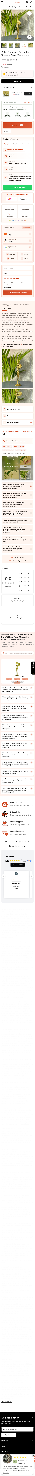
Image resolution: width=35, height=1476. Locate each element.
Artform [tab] (22, 144)
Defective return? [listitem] (19, 446)
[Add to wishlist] (29, 13)
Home (3, 7)
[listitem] (17, 689)
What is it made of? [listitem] (8, 450)
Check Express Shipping (18, 292)
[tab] (13, 1474)
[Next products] (31, 87)
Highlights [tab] (7, 144)
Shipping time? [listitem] (7, 446)
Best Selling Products (15, 7)
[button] (31, 2)
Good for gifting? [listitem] (20, 450)
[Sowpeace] (17, 2)
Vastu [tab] (30, 144)
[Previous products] (27, 87)
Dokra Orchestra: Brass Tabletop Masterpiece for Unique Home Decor (16, 93)
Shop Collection (6, 1401)
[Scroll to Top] (31, 1466)
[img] (8, 60)
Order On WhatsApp (18, 187)
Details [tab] (15, 144)
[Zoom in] (29, 37)
